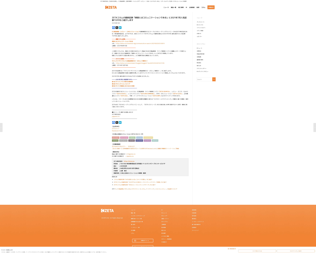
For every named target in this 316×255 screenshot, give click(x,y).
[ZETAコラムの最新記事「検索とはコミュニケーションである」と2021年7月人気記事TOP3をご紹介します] (103, 20)
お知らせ (199, 33)
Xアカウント (115, 128)
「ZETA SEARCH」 (164, 91)
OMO (125, 189)
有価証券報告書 (200, 54)
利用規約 (194, 227)
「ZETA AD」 (124, 96)
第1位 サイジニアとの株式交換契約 (122, 82)
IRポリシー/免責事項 (166, 239)
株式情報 (163, 227)
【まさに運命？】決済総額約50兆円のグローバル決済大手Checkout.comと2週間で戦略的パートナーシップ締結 (145, 148)
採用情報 (194, 210)
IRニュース (199, 48)
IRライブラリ (164, 221)
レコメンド (158, 189)
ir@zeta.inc (130, 156)
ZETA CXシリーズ (136, 189)
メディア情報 (200, 30)
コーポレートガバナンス (198, 221)
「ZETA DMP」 (156, 96)
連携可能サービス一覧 (136, 218)
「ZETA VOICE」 (121, 94)
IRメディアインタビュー (202, 71)
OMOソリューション (133, 31)
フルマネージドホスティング (138, 216)
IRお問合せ (164, 242)
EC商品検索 (115, 31)
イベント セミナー (201, 27)
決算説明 (199, 57)
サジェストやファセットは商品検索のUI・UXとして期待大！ (130, 61)
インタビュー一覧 (135, 227)
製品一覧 (133, 213)
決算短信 (199, 51)
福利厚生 (194, 218)
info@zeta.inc (131, 154)
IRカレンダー (164, 216)
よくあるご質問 (165, 236)
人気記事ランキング (172, 189)
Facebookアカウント (118, 131)
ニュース (133, 210)
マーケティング (150, 189)
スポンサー (199, 36)
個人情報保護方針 (196, 224)
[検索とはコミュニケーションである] (1, 127)
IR (161, 210)
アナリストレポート (201, 68)
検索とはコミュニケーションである (122, 41)
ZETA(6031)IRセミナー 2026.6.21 (123, 146)
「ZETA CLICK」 (177, 94)
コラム (143, 189)
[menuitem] (166, 7)
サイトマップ (195, 230)
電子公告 (199, 65)
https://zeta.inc (129, 161)
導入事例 (133, 224)
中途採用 (194, 213)
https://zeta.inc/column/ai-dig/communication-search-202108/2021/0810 (140, 43)
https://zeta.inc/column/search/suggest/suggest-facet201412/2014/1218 (140, 63)
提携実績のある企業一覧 (137, 221)
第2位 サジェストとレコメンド (121, 84)
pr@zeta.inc (116, 116)
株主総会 (199, 62)
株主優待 (163, 233)
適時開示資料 (200, 60)
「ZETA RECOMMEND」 (147, 94)
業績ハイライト (165, 218)
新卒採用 (194, 216)
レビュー (123, 31)
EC (115, 189)
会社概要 (133, 230)
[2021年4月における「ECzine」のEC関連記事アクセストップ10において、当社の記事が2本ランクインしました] (314, 127)
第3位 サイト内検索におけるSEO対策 (123, 86)
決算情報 (163, 224)
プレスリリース (200, 22)
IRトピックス (200, 25)
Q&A (129, 189)
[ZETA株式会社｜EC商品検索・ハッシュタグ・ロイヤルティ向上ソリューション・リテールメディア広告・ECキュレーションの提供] (111, 7)
